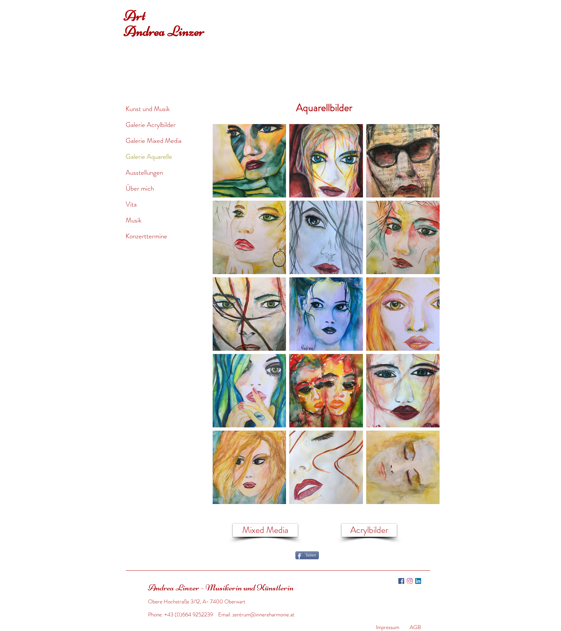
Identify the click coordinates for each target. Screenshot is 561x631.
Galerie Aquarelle (149, 156)
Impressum (387, 627)
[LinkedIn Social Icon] (418, 581)
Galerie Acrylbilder (151, 125)
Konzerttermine (146, 236)
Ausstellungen (144, 172)
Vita (131, 204)
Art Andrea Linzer (164, 23)
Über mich (140, 188)
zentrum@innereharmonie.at (263, 614)
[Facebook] (401, 581)
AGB (415, 627)
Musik (134, 220)
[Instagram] (410, 581)
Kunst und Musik (148, 109)
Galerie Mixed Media (153, 140)
